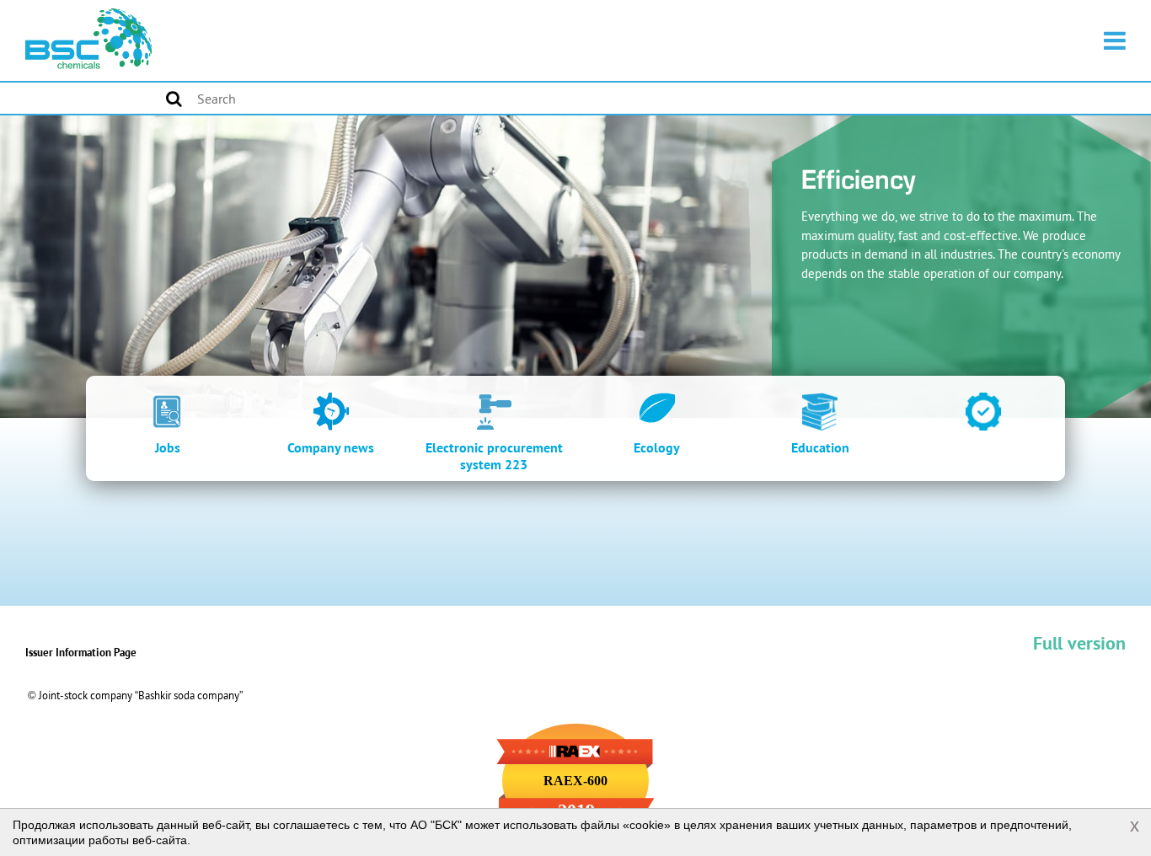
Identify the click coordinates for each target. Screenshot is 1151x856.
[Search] (174, 98)
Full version (1079, 643)
